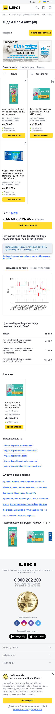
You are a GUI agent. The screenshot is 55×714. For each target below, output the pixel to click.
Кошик (49, 7)
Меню (5, 7)
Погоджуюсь (27, 701)
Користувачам (10, 647)
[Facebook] (17, 623)
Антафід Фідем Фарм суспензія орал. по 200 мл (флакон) (13, 112)
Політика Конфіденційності (27, 709)
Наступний (49, 523)
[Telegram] (38, 623)
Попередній (43, 523)
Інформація (9, 655)
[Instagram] (24, 623)
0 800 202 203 (27, 580)
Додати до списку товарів (25, 81)
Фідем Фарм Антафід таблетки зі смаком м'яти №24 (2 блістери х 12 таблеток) (13, 174)
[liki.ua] (14, 7)
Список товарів (43, 7)
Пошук (37, 7)
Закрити (52, 673)
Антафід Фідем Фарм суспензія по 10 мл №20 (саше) (40, 112)
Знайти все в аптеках (41, 33)
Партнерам (9, 662)
